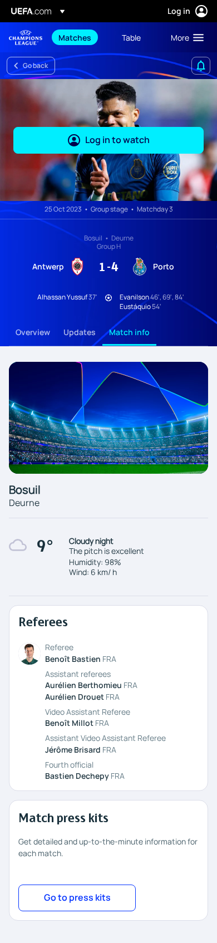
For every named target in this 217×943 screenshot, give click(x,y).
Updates (79, 332)
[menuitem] (80, 37)
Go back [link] (35, 65)
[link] (74, 37)
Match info (129, 332)
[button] (185, 37)
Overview (33, 332)
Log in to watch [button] (117, 140)
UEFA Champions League (25, 37)
